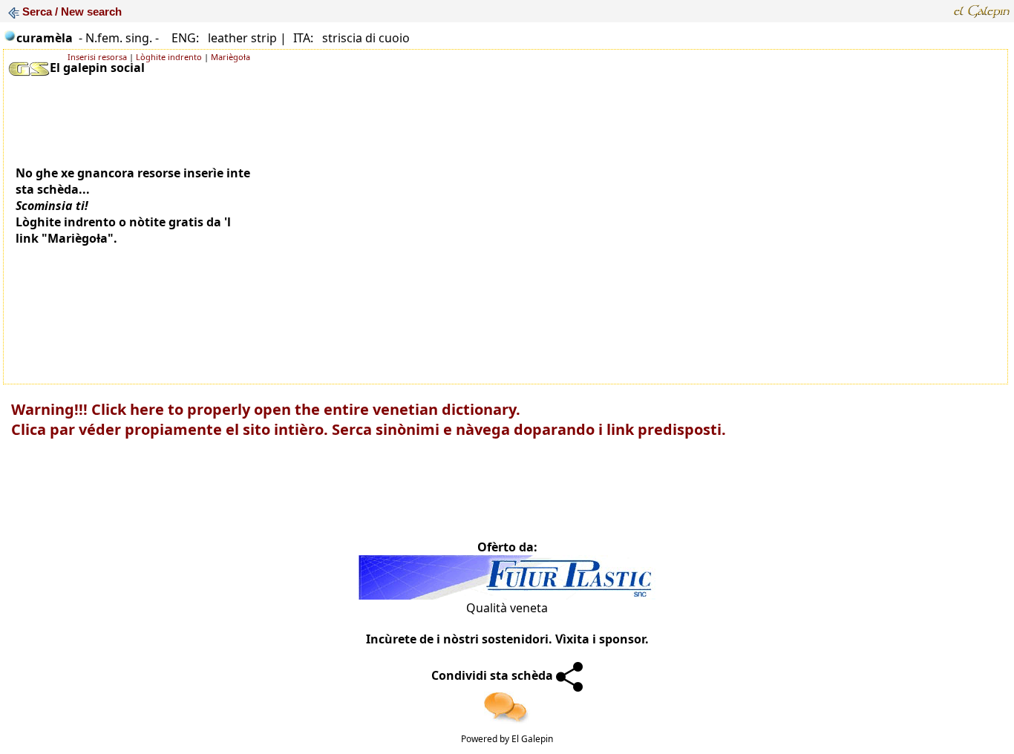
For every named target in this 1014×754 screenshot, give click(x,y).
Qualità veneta (507, 608)
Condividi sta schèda (493, 675)
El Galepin (532, 738)
